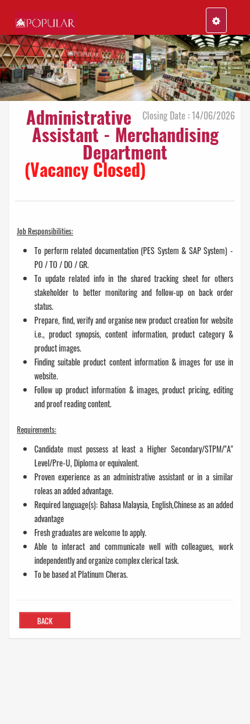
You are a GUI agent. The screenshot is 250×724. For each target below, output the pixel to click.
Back (44, 621)
